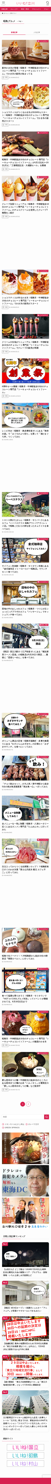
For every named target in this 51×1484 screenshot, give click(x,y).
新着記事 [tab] (14, 32)
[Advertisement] (25, 244)
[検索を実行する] (46, 1116)
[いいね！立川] (25, 3)
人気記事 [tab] (37, 32)
